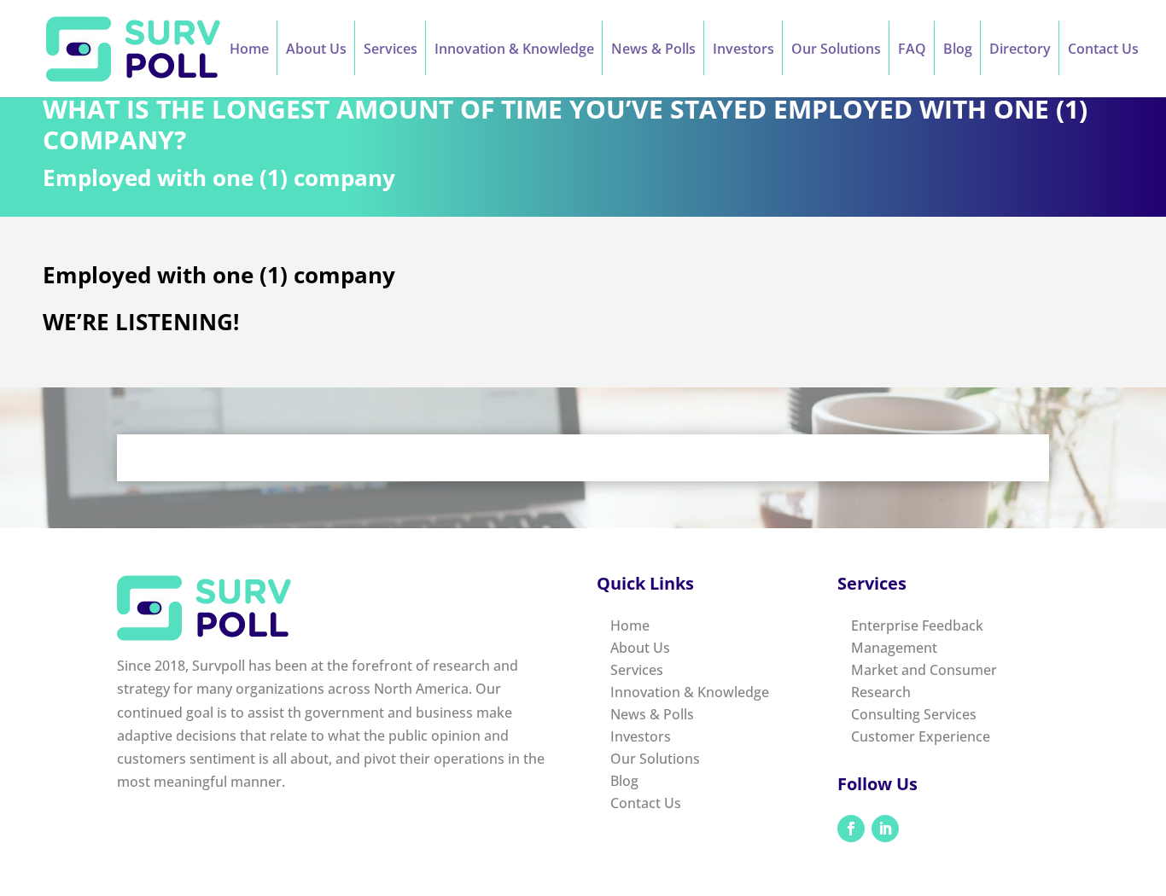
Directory (1020, 50)
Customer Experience (920, 736)
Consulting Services (914, 714)
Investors (743, 50)
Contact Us (1103, 50)
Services (390, 50)
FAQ (912, 50)
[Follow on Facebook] (851, 828)
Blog (957, 50)
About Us (316, 50)
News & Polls (653, 50)
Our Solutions (836, 50)
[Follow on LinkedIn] (885, 828)
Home (249, 50)
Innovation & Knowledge (514, 50)
